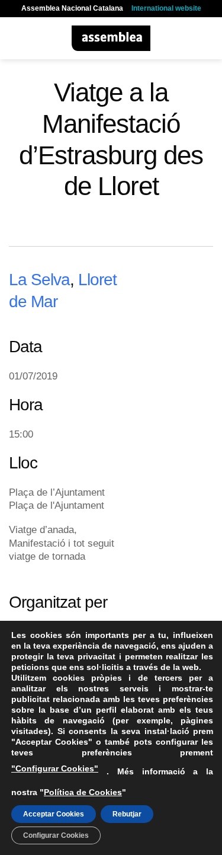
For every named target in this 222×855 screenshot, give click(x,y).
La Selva (39, 279)
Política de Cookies (83, 792)
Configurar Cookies (56, 835)
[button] (16, 38)
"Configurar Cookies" (54, 768)
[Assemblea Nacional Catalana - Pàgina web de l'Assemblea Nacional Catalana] (111, 38)
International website (166, 8)
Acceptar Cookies (53, 814)
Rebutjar (126, 814)
